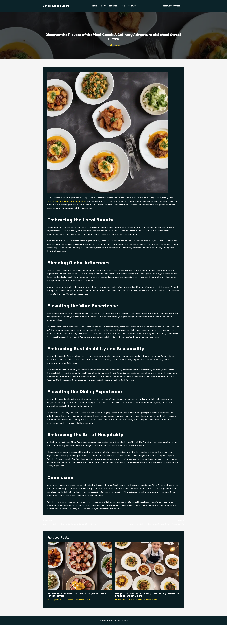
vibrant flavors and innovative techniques (66, 201)
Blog (122, 6)
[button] (171, 6)
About (102, 6)
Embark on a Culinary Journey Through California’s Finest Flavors (78, 594)
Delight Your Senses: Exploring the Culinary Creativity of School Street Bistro (147, 594)
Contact (131, 6)
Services (113, 6)
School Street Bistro (56, 5)
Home (94, 6)
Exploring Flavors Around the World (61, 600)
